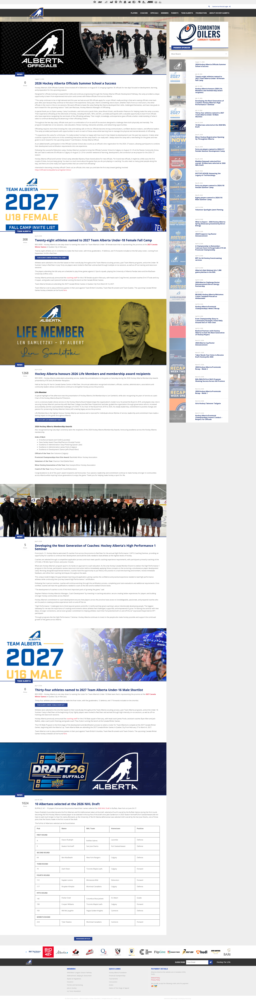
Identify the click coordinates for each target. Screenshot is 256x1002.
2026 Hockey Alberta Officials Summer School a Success (75, 83)
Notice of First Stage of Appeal (119, 988)
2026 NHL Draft (104, 808)
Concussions (113, 982)
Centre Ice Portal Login (220, 6)
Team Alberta (187, 13)
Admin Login (117, 998)
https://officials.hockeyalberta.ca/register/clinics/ (53, 170)
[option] (26, 951)
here (65, 290)
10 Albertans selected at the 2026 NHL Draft (67, 804)
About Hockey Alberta (219, 13)
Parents (174, 13)
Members (164, 13)
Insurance (70, 982)
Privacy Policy (155, 980)
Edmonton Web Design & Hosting (173, 998)
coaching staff (72, 278)
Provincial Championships (117, 976)
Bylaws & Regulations (74, 979)
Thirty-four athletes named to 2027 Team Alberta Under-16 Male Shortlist (89, 690)
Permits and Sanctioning (75, 985)
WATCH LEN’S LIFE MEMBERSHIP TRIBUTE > (50, 420)
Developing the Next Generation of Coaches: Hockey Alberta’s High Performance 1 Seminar (95, 547)
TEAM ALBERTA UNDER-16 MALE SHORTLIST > (51, 705)
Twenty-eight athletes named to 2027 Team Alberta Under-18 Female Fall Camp (93, 240)
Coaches (144, 13)
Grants (111, 985)
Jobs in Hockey (71, 988)
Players (134, 13)
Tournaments (113, 979)
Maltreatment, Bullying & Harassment (79, 976)
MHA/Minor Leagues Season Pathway (79, 972)
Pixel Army (188, 998)
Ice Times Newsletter (74, 991)
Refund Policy (155, 978)
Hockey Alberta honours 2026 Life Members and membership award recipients (92, 374)
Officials (154, 13)
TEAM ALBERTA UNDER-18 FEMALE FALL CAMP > (52, 258)
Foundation (201, 13)
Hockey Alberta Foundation (118, 972)
